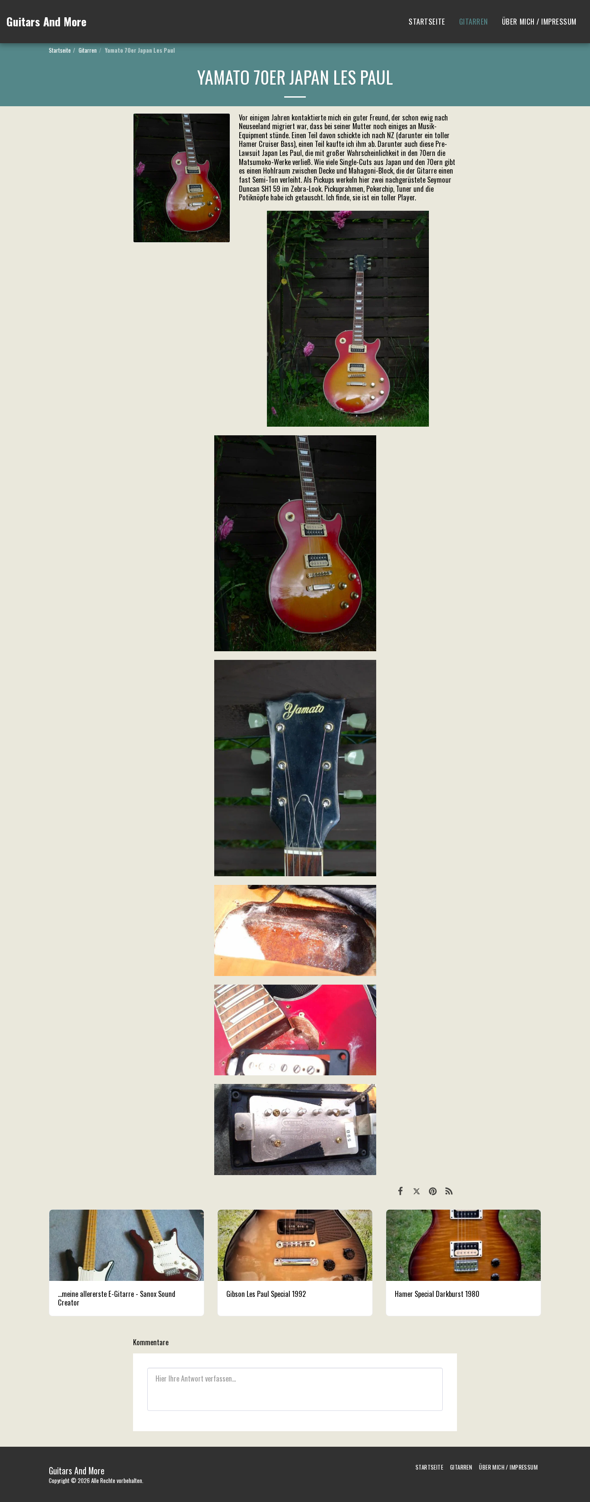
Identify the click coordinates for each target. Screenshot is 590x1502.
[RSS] (449, 1190)
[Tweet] (417, 1190)
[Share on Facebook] (400, 1190)
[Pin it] (433, 1190)
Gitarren (88, 50)
